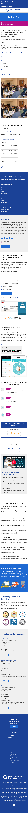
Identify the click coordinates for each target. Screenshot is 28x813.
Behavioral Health (14, 755)
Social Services (14, 757)
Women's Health (14, 758)
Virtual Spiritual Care (14, 760)
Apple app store (16, 342)
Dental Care (14, 754)
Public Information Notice (14, 785)
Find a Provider (14, 748)
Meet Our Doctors (5, 131)
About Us (14, 746)
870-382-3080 (15, 297)
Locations (14, 762)
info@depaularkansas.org (8, 139)
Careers (14, 764)
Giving (14, 767)
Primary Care (14, 752)
